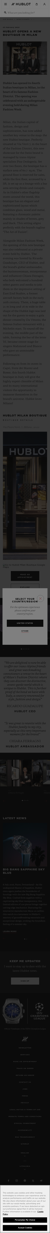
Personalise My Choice (25, 1220)
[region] (25, 1209)
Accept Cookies (25, 1228)
